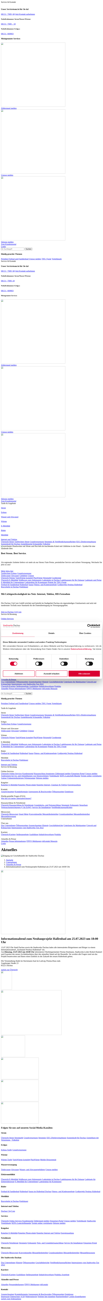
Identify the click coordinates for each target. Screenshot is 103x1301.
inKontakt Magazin (49, 689)
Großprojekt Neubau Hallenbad (69, 585)
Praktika (57, 686)
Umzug (31, 576)
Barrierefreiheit (62, 1296)
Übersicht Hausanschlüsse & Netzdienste (17, 805)
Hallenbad (24, 585)
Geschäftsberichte (56, 682)
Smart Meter (24, 814)
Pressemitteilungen (16, 1284)
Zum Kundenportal (8, 244)
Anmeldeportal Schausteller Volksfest (35, 544)
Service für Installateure (41, 807)
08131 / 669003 (7, 34)
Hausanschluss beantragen (44, 774)
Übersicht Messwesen (9, 814)
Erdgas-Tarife (6, 1150)
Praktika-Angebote (61, 1275)
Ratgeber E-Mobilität (9, 785)
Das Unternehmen (8, 682)
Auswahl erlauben (51, 674)
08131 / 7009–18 (8, 281)
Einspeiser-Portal (78, 774)
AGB (22, 1296)
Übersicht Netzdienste (9, 1243)
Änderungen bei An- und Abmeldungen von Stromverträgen (25, 776)
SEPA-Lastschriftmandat (21, 1223)
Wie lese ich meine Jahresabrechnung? (16, 798)
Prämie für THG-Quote (57, 582)
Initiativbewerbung (46, 686)
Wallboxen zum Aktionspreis (30, 580)
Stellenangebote (22, 686)
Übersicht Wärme (8, 578)
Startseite (9, 860)
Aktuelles (5, 689)
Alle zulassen (84, 674)
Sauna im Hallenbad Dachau (40, 1191)
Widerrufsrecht (31, 1296)
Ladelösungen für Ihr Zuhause (72, 580)
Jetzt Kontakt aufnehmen (25, 14)
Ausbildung (33, 686)
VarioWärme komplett (24, 578)
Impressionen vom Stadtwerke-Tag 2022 (27, 684)
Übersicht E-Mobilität (9, 580)
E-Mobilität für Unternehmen (12, 582)
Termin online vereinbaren (91, 776)
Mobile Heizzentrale (48, 1160)
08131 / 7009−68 (8, 14)
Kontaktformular (21, 792)
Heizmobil (47, 578)
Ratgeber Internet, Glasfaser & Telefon (51, 785)
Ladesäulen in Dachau (51, 580)
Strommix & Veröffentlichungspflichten (60, 542)
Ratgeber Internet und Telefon (48, 1233)
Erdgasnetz (74, 805)
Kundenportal (27, 774)
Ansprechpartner (35, 682)
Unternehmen (11, 862)
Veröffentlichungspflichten (61, 807)
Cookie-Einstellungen (77, 1296)
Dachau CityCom (8, 1211)
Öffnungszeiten (22, 682)
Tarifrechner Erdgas (9, 573)
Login (3, 246)
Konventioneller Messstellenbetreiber (44, 814)
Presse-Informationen (17, 689)
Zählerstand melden (63, 774)
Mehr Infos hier (7, 571)
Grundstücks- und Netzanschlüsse (47, 805)
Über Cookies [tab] (85, 633)
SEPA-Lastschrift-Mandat (70, 776)
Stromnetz (65, 805)
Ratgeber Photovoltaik (27, 785)
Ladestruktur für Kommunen (36, 582)
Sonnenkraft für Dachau (10, 544)
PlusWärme (38, 578)
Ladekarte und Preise (93, 580)
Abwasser (15, 576)
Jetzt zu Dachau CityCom (11, 612)
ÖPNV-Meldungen (34, 689)
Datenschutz (15, 1296)
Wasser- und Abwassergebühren (32, 1170)
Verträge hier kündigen (46, 1296)
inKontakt (44, 1284)
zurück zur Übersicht (9, 970)
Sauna (31, 585)
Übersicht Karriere (8, 686)
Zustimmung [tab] (17, 633)
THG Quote (46, 259)
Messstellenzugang (8, 816)
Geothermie (56, 578)
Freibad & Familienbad (10, 585)
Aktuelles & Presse (13, 864)
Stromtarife (18, 1138)
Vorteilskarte (57, 259)
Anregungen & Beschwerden (40, 792)
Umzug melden (35, 259)
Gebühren (23, 576)
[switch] (38, 664)
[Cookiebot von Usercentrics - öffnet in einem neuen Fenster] (89, 626)
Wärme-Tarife (6, 1160)
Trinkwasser (6, 576)
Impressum (5, 1296)
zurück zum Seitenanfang (11, 1299)
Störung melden (42, 778)
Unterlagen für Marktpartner (75, 682)
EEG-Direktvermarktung (86, 542)
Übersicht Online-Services (11, 774)
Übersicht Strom (7, 542)
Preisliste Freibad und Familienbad (15, 259)
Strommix (42, 1138)
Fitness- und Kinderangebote (45, 585)
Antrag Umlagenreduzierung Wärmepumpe (18, 778)
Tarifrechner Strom (21, 542)
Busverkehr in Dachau (10, 587)
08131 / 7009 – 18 (8, 24)
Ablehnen (19, 674)
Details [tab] (51, 633)
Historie (45, 682)
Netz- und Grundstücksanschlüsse (50, 1243)
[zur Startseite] (12, 706)
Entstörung (69, 792)
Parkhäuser (23, 587)
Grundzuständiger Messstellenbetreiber (74, 814)
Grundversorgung (37, 542)
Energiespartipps (74, 785)
